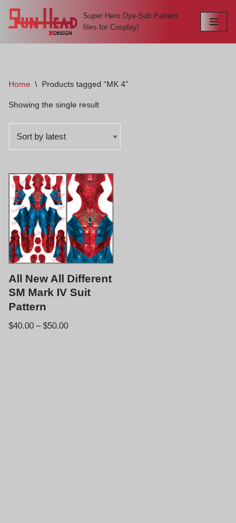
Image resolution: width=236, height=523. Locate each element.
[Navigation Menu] (213, 21)
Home (19, 84)
